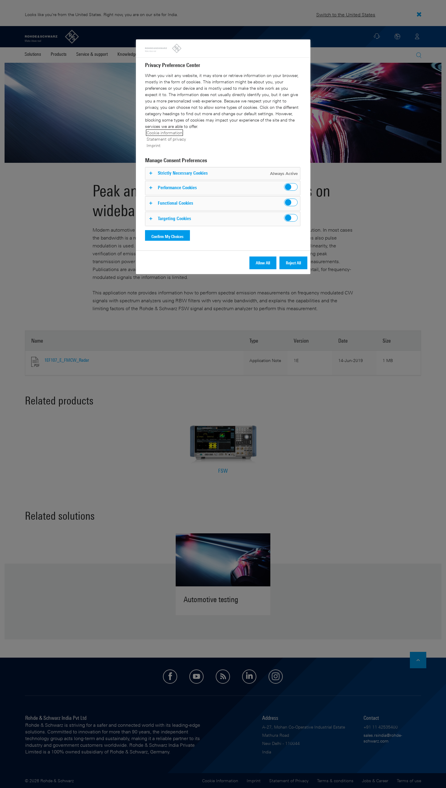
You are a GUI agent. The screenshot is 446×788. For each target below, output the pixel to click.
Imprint (153, 145)
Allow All (263, 262)
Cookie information (164, 132)
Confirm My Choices (167, 236)
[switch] (291, 187)
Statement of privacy (166, 139)
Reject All (293, 262)
